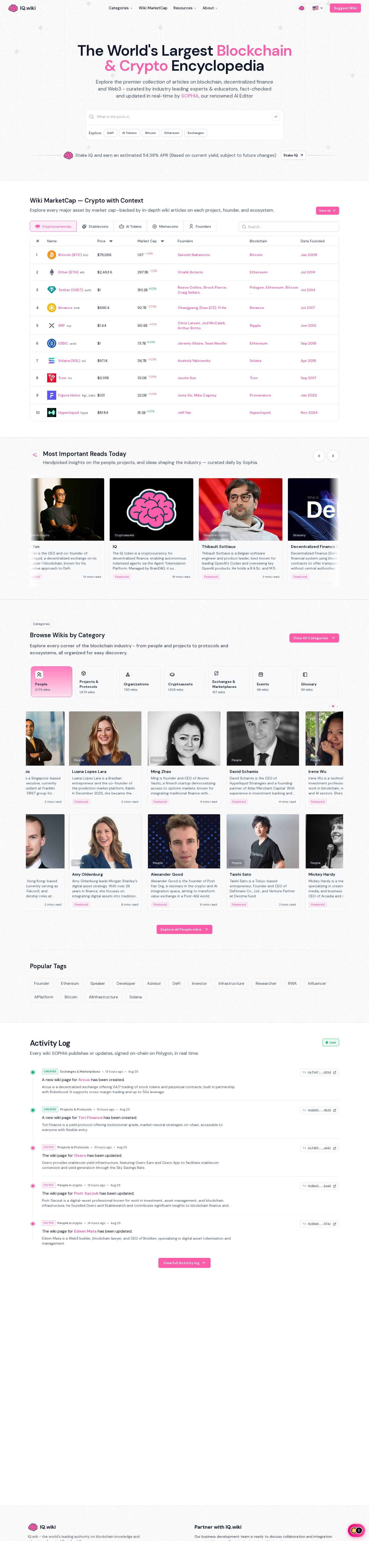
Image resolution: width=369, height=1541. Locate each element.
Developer (126, 983)
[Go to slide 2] (333, 706)
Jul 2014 (308, 272)
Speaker (97, 983)
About (208, 8)
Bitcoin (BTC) (70, 255)
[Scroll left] (319, 456)
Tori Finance (90, 1117)
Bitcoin (150, 133)
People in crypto (69, 1185)
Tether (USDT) (70, 290)
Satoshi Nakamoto (194, 255)
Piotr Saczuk (86, 1193)
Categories (119, 8)
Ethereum (171, 133)
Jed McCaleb (213, 323)
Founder (41, 983)
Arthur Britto (189, 328)
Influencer (317, 983)
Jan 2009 (309, 255)
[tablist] (123, 226)
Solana (255, 360)
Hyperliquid (68, 412)
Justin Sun (187, 378)
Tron (62, 378)
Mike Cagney (205, 395)
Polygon (257, 287)
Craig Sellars (189, 292)
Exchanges (196, 133)
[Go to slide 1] (329, 706)
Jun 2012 (308, 325)
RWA (292, 983)
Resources (183, 8)
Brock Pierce (215, 287)
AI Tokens (129, 133)
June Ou (185, 395)
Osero (80, 1155)
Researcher (266, 983)
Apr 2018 (308, 360)
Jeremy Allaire (190, 343)
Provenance (260, 395)
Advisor (154, 983)
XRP (61, 325)
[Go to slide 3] (337, 706)
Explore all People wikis (181, 929)
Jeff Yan (184, 412)
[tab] (53, 226)
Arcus (84, 1079)
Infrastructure (231, 983)
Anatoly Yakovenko (194, 360)
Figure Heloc (69, 395)
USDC (63, 343)
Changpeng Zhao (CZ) (197, 307)
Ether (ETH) (68, 272)
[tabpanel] (184, 328)
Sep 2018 (308, 343)
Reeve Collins (190, 287)
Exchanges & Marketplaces (80, 1072)
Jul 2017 (308, 307)
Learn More (270, 155)
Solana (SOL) (69, 360)
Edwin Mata (85, 1231)
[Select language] (318, 8)
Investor (199, 983)
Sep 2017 (308, 378)
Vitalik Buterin (190, 272)
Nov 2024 (309, 412)
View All (325, 211)
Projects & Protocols (76, 1109)
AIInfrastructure (103, 997)
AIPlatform (43, 997)
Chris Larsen (189, 323)
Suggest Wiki (345, 8)
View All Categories (310, 638)
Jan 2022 (309, 395)
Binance (65, 307)
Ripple (255, 325)
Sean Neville (215, 343)
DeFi (110, 133)
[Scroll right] (333, 456)
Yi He (222, 307)
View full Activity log (181, 1263)
